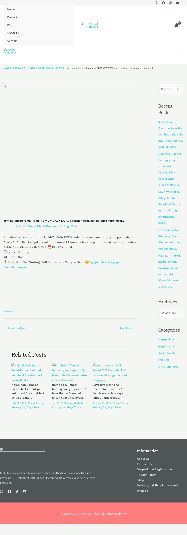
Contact (12, 40)
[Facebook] (163, 3)
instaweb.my (117, 513)
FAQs (140, 480)
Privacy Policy (146, 474)
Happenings (166, 339)
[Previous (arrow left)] (3, 533)
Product (12, 17)
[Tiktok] (170, 3)
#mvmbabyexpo (15, 267)
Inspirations (166, 346)
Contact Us (144, 464)
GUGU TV (13, 32)
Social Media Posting (42, 226)
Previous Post (15, 328)
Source (8, 311)
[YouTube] (177, 3)
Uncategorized (168, 366)
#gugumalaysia (100, 262)
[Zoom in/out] (3, 528)
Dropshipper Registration (154, 469)
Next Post (127, 328)
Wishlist (142, 490)
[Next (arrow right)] (11, 533)
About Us (143, 458)
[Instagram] (156, 3)
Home (11, 9)
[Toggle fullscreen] (11, 528)
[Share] (19, 528)
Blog (10, 24)
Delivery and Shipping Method (157, 485)
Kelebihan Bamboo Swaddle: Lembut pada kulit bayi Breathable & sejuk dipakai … (170, 134)
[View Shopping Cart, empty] (176, 25)
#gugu (115, 262)
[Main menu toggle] (179, 51)
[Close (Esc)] (27, 528)
